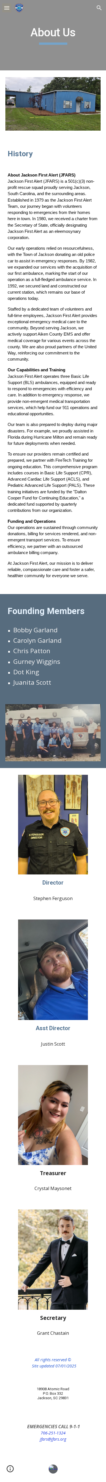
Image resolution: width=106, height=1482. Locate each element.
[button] (7, 7)
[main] (53, 35)
